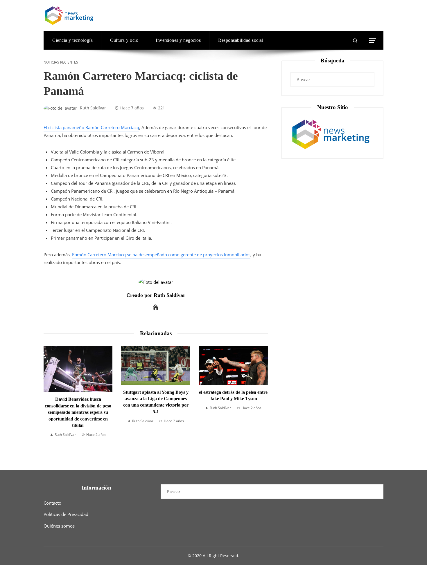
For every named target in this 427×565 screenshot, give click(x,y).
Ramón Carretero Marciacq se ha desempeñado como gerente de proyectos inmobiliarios (161, 254)
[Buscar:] (332, 76)
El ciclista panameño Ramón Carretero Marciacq (91, 127)
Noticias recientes (61, 62)
